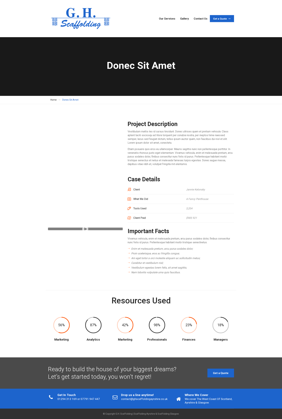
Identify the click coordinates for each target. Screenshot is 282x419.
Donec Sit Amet (70, 100)
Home (53, 100)
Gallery (184, 18)
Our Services (167, 18)
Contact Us (200, 18)
